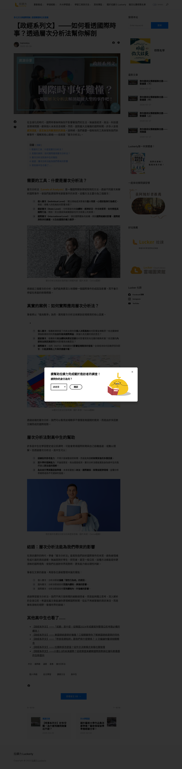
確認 (76, 387)
